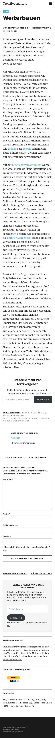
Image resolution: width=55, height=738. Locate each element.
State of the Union (43, 702)
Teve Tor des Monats (21, 705)
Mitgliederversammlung (26, 165)
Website (7, 536)
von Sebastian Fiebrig (15, 27)
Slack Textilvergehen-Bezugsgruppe (23, 646)
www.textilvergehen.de (24, 442)
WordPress (15, 729)
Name (6, 513)
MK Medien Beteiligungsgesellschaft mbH (20, 417)
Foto (38, 699)
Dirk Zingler (29, 412)
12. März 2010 (10, 31)
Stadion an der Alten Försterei (26, 419)
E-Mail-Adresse (11, 525)
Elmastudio (19, 731)
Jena (13, 148)
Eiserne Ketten (23, 699)
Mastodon (15, 437)
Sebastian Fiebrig (27, 433)
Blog (6, 11)
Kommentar (9, 479)
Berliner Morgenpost (19, 237)
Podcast (24, 702)
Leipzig (27, 148)
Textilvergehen (15, 3)
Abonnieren (43, 399)
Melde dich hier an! (12, 659)
